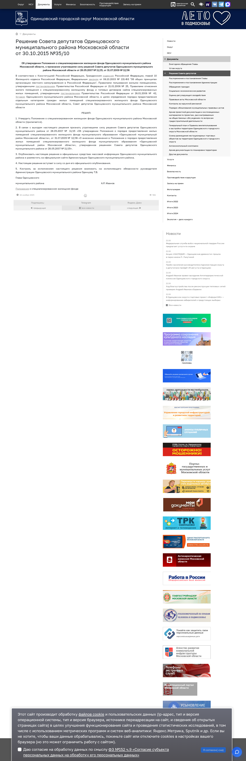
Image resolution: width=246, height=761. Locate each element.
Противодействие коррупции (181, 177)
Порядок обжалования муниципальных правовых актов (196, 108)
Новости (171, 41)
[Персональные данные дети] (187, 633)
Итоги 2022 (172, 201)
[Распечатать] (86, 195)
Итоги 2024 (172, 213)
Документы (44, 4)
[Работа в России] (187, 578)
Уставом (20, 96)
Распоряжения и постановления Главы (188, 78)
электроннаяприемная (182, 4)
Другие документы (178, 154)
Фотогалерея (173, 189)
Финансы (71, 4)
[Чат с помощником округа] (237, 752)
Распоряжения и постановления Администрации (193, 82)
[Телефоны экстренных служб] (187, 670)
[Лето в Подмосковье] (187, 18)
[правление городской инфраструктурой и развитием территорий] (187, 412)
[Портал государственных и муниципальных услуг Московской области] (187, 468)
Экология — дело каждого (180, 219)
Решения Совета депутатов (182, 73)
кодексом (108, 75)
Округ (21, 4)
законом (93, 79)
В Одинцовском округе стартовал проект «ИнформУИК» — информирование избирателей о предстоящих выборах (195, 298)
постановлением (45, 86)
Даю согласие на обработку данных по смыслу (96, 752)
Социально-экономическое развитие (187, 91)
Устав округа (175, 68)
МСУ (31, 4)
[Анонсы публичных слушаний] (187, 431)
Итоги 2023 (172, 207)
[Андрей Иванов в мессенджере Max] (227, 4)
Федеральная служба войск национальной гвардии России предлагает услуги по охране (195, 245)
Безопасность (87, 4)
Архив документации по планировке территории (193, 150)
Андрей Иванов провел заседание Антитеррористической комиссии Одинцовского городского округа (194, 277)
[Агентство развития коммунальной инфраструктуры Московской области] (187, 652)
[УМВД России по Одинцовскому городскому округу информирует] (187, 449)
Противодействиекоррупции (109, 4)
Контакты (172, 195)
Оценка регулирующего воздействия (187, 95)
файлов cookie (91, 714)
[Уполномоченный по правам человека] (187, 615)
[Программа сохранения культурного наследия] (187, 339)
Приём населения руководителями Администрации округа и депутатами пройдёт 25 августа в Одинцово (195, 266)
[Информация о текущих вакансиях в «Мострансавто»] (187, 486)
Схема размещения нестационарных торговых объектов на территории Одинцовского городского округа (194, 138)
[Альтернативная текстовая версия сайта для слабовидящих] (201, 4)
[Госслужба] (187, 357)
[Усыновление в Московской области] (187, 707)
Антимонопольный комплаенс (183, 146)
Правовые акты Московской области (187, 99)
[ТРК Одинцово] (187, 523)
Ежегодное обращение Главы (183, 64)
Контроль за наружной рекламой (185, 103)
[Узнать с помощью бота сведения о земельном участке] (187, 320)
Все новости (175, 305)
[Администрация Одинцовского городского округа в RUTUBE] (208, 4)
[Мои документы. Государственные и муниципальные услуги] (187, 504)
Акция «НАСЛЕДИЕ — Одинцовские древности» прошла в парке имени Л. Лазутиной (193, 255)
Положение (22, 188)
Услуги (57, 4)
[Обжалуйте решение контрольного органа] (187, 375)
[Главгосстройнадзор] (187, 597)
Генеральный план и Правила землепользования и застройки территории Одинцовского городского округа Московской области (194, 128)
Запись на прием (132, 4)
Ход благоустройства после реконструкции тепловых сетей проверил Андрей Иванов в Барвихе (195, 288)
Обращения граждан (179, 87)
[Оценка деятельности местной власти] (187, 394)
